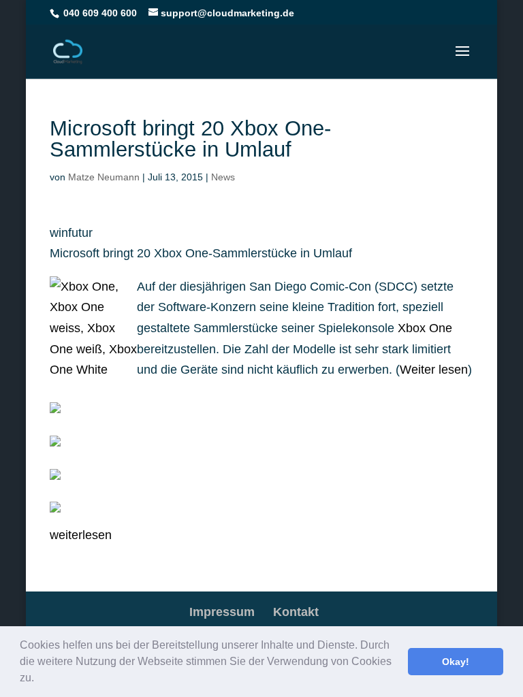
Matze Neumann (104, 177)
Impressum (222, 612)
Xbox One (425, 328)
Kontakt (296, 612)
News (223, 177)
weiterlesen (81, 535)
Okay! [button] (455, 661)
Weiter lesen (434, 369)
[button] (39, 679)
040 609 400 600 (100, 12)
